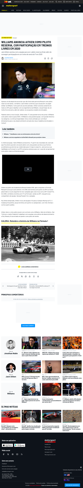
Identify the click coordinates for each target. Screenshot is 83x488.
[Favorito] (48, 58)
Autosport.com (48, 452)
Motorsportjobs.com (50, 449)
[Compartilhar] (45, 58)
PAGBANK (33, 1)
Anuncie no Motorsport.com (8, 466)
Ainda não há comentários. (28, 299)
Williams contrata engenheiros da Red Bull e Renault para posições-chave (25, 137)
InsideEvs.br (48, 444)
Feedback (4, 463)
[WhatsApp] (25, 276)
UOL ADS (51, 1)
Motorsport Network (35, 485)
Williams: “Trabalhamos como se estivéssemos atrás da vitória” (22, 134)
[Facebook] (18, 276)
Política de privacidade (52, 483)
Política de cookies (40, 483)
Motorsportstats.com (50, 454)
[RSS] (21, 454)
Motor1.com (47, 447)
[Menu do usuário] (79, 5)
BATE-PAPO (69, 1)
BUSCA (60, 1)
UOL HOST (26, 1)
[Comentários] (52, 58)
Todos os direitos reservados (49, 485)
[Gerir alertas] (38, 276)
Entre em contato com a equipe (9, 468)
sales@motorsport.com (8, 471)
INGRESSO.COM (18, 1)
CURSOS (39, 1)
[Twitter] (22, 276)
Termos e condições (30, 483)
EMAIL (77, 1)
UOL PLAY (45, 1)
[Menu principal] (3, 6)
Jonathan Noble (8, 57)
